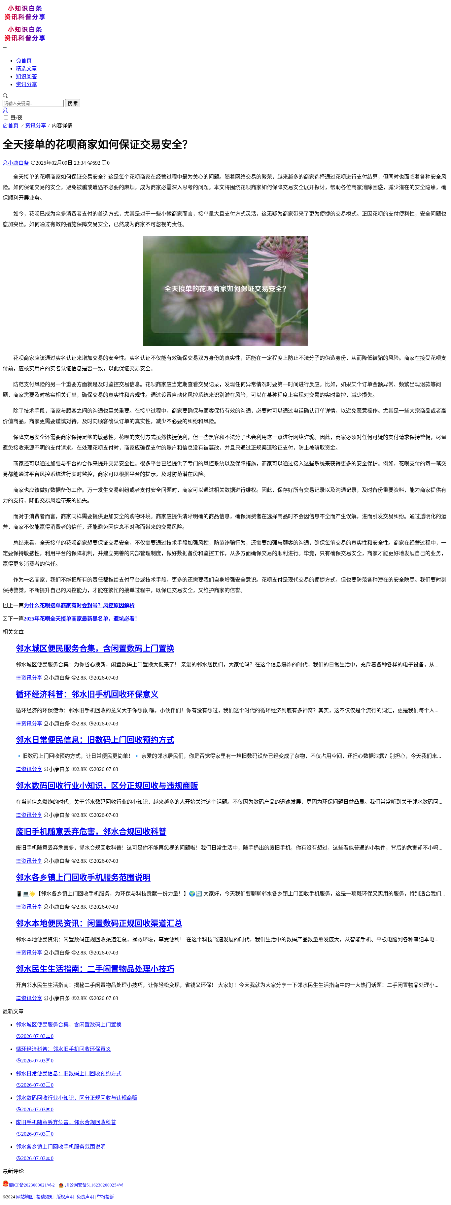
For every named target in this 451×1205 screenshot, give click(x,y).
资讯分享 (26, 84)
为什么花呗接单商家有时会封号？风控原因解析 (79, 605)
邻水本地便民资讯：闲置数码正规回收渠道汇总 (99, 923)
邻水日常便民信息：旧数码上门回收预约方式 (95, 740)
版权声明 (65, 1196)
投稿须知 (44, 1196)
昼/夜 (16, 117)
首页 (26, 60)
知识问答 (26, 76)
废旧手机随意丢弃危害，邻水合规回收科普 (91, 831)
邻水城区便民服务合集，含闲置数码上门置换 (95, 648)
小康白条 (18, 163)
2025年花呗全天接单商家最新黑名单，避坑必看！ (82, 618)
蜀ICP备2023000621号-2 (32, 1185)
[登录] (5, 110)
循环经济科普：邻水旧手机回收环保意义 (87, 694)
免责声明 (85, 1196)
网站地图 (24, 1196)
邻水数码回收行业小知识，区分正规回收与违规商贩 (107, 786)
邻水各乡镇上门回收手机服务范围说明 (83, 877)
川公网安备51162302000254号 (94, 1185)
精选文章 (26, 68)
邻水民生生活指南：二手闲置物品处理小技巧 (95, 969)
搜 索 (73, 103)
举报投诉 (105, 1196)
